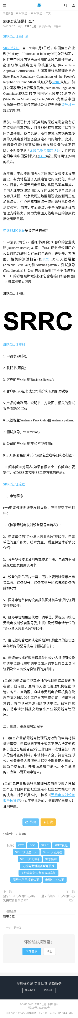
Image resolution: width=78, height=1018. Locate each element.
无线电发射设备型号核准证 (38, 873)
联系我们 (30, 990)
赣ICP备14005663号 (39, 1007)
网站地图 (53, 1004)
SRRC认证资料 (14, 344)
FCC (46, 259)
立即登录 (31, 951)
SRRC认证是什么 (15, 36)
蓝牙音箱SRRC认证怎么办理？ (58, 898)
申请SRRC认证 (14, 230)
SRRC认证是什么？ (19, 21)
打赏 (49, 822)
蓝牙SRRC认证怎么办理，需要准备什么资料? (20, 898)
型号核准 (68, 105)
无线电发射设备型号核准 (38, 866)
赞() (33, 822)
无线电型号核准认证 (45, 150)
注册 (49, 951)
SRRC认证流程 (14, 484)
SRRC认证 (39, 5)
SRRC (56, 82)
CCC (42, 156)
